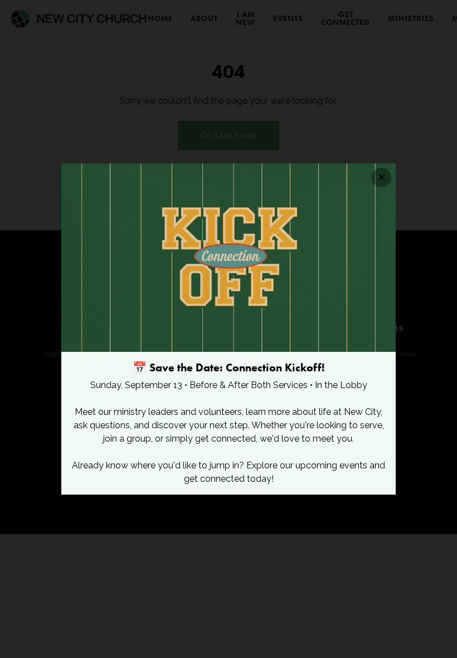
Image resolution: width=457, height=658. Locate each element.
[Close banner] (381, 177)
